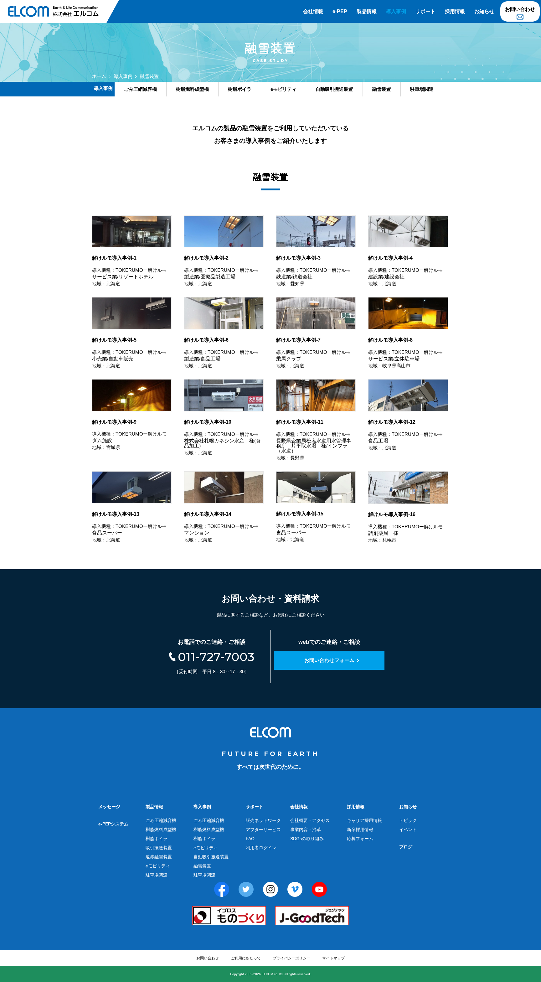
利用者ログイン (261, 847)
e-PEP (339, 11)
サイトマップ (333, 958)
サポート (425, 11)
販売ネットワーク (263, 820)
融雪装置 (202, 865)
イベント (408, 829)
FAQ (250, 838)
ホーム (99, 76)
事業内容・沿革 (305, 829)
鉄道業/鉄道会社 (313, 270)
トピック (408, 820)
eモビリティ (158, 865)
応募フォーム (360, 838)
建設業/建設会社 (405, 270)
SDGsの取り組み (307, 838)
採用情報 (455, 11)
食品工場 (405, 434)
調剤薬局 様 (405, 527)
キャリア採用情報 (364, 820)
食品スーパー (129, 526)
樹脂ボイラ (156, 838)
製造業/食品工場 (221, 352)
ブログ (405, 846)
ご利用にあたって (246, 958)
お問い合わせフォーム (329, 660)
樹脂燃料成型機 (161, 829)
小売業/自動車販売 (129, 352)
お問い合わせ (520, 9)
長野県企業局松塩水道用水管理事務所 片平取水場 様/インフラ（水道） (313, 439)
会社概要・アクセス (310, 820)
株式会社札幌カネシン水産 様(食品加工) (222, 437)
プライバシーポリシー (291, 958)
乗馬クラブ (313, 352)
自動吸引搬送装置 (211, 856)
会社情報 (313, 11)
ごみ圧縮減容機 (161, 820)
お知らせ (484, 11)
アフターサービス (263, 829)
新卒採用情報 (360, 829)
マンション (221, 526)
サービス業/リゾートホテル (129, 270)
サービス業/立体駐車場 (405, 352)
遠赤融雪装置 (159, 856)
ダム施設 (129, 434)
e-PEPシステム (113, 823)
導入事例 (396, 11)
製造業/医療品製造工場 (221, 270)
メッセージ (109, 806)
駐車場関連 (156, 874)
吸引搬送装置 (159, 847)
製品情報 (367, 11)
